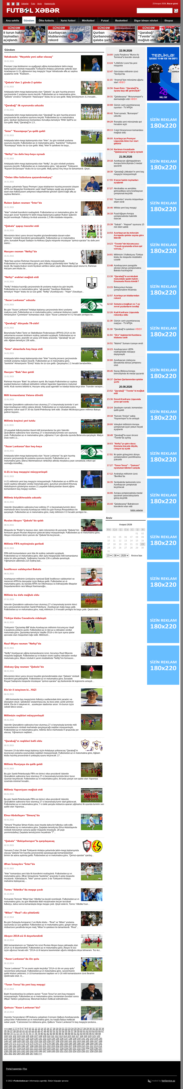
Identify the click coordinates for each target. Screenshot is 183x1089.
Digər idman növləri (146, 20)
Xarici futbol (68, 20)
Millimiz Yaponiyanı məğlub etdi (23, 789)
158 (57, 1041)
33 (99, 1028)
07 (131, 537)
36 (8, 1031)
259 (96, 1051)
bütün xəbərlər (136, 510)
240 (14, 1051)
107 (36, 1036)
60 (81, 1031)
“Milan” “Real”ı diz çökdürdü (21, 912)
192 (6, 1046)
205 (62, 1046)
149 (19, 1041)
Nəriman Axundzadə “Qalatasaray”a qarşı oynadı (128, 150)
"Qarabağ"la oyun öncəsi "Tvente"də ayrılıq (126, 436)
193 (10, 1046)
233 (83, 1048)
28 (84, 1028)
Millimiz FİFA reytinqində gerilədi (24, 543)
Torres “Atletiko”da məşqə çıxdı (23, 889)
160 (66, 1041)
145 (100, 1038)
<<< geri (8, 1028)
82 (48, 1033)
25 (75, 1028)
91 (75, 1033)
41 (23, 1031)
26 (78, 1028)
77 (32, 1033)
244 (32, 1051)
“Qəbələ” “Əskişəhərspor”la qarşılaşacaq (29, 841)
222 (36, 1048)
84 (54, 1033)
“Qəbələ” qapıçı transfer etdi (21, 226)
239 (10, 1051)
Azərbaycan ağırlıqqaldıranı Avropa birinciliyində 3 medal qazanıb (128, 163)
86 (60, 1033)
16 (48, 1028)
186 (79, 1043)
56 (69, 1031)
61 (84, 1031)
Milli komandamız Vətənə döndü (23, 395)
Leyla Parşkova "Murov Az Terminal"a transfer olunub (126, 55)
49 (48, 1031)
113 (61, 1036)
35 (5, 1031)
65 (96, 1031)
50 (51, 1031)
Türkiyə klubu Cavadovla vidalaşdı (25, 618)
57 (72, 1031)
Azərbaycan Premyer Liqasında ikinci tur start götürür (126, 141)
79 (39, 1033)
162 (74, 1041)
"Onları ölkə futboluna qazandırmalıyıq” (28, 177)
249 (53, 1051)
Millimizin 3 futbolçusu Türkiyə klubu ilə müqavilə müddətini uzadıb (128, 257)
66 (99, 1031)
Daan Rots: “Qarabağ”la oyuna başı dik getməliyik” (127, 89)
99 (99, 1033)
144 (96, 1038)
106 (32, 1036)
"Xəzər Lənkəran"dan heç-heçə (23, 446)
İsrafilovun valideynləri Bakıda (22, 569)
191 (100, 1043)
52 (57, 1031)
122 (98, 1036)
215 (6, 1048)
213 (96, 1046)
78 (35, 1033)
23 (69, 1028)
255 (79, 1051)
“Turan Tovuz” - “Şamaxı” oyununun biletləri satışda (127, 466)
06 (125, 537)
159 (62, 1041)
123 (6, 1038)
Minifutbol (88, 20)
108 (40, 1036)
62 (87, 1031)
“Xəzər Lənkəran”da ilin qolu (21, 958)
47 (42, 1031)
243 (27, 1051)
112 (57, 1036)
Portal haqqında (14, 1069)
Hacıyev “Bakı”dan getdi (19, 372)
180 (53, 1043)
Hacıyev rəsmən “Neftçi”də (20, 251)
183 (66, 1043)
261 (6, 1053)
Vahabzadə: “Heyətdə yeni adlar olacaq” (28, 56)
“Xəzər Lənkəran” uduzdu (19, 300)
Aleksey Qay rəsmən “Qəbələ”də (24, 666)
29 (87, 1028)
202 (49, 1046)
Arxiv (39, 3)
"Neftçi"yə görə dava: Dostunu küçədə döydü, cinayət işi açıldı (126, 446)
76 (29, 1033)
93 (81, 1033)
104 (23, 1036)
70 (11, 1033)
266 (27, 1053)
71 (14, 1033)
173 (23, 1043)
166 (92, 1041)
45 (35, 1031)
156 (49, 1041)
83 (51, 1033)
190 (96, 1043)
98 (96, 1033)
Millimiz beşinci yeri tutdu (19, 420)
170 (10, 1043)
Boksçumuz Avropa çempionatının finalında (125, 288)
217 (14, 1048)
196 (23, 1046)
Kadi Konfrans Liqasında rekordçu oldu (126, 313)
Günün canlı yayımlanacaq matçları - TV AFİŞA (127, 322)
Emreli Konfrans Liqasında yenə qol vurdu (127, 400)
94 (84, 1033)
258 (92, 1051)
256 (83, 1051)
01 (137, 533)
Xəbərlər (25, 3)
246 (40, 1051)
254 (74, 1051)
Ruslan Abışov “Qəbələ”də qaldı (23, 520)
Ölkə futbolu (46, 20)
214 (100, 1046)
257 (87, 1051)
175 (32, 1043)
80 (42, 1033)
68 (5, 1033)
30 (90, 1028)
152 (32, 1041)
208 (74, 1046)
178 (44, 1043)
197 (27, 1046)
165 (87, 1041)
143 (92, 1038)
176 (36, 1043)
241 (19, 1051)
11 (33, 1028)
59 (78, 1031)
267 (32, 1053)
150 (23, 1041)
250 (57, 1051)
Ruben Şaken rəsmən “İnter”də (23, 202)
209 (79, 1046)
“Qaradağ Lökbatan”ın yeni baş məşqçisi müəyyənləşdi (129, 172)
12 (36, 1028)
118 (81, 1036)
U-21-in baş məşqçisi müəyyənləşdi (25, 471)
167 (96, 1041)
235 (92, 1048)
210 (83, 1046)
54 (63, 1031)
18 (54, 1028)
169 (6, 1043)
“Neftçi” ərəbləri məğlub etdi (21, 277)
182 (62, 1043)
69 (8, 1033)
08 (137, 537)
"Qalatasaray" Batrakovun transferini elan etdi (126, 505)
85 (57, 1033)
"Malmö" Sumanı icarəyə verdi (128, 343)
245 (36, 1051)
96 (90, 1033)
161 (70, 1041)
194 (14, 1046)
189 (92, 1043)
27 (81, 1028)
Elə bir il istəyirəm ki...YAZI (20, 689)
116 (73, 1036)
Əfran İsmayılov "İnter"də (19, 864)
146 (6, 1041)
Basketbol (121, 20)
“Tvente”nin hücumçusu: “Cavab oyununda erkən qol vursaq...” (128, 246)
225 (49, 1048)
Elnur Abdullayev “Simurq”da (22, 815)
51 (54, 1031)
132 (44, 1038)
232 (79, 1048)
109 (44, 1036)
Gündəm (29, 20)
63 (90, 1031)
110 (49, 1036)
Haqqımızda (49, 3)
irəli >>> (38, 1053)
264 (19, 1053)
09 (142, 537)
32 (96, 1028)
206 (66, 1046)
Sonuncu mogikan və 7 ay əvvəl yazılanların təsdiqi (127, 305)
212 (91, 1046)
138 (70, 1038)
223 (40, 1048)
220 (27, 1048)
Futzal (105, 20)
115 (69, 1036)
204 (57, 1046)
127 (23, 1038)
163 (79, 1041)
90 (72, 1033)
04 (114, 537)
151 (27, 1041)
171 (14, 1043)
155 (44, 1041)
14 (42, 1028)
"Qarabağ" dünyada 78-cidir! (21, 323)
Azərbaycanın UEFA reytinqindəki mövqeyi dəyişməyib (124, 352)
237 (100, 1048)
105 (27, 1036)
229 (66, 1048)
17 (51, 1028)
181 (57, 1043)
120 (90, 1036)
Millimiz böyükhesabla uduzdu (22, 497)
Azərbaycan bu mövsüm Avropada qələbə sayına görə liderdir (129, 235)
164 (83, 1041)
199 (36, 1046)
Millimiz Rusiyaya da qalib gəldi (23, 764)
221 (32, 1048)
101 (10, 1036)
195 (19, 1046)
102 (14, 1036)
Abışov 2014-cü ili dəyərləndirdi (23, 935)
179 (49, 1043)
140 (79, 1038)
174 (27, 1043)
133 (49, 1038)
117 (77, 1036)
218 (19, 1048)
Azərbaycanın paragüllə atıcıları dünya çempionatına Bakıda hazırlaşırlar (127, 268)
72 (17, 1033)
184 (70, 1043)
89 (69, 1033)
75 (26, 1033)
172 (19, 1043)
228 (62, 1048)
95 (87, 1033)
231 (74, 1048)
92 (78, 1033)
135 (57, 1038)
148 (14, 1041)
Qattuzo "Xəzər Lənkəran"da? (22, 1007)
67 (102, 1031)
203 (53, 1046)
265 (23, 1053)
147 (10, 1041)
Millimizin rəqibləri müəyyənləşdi (24, 715)
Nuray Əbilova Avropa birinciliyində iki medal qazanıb (129, 372)
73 (20, 1033)
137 (66, 1038)
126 (19, 1038)
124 (10, 1038)
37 (11, 1031)
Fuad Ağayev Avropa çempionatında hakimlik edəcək (125, 216)
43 (29, 1031)
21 (63, 1028)
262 (10, 1053)
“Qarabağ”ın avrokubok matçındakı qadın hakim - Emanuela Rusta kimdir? (126, 279)
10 (30, 1028)
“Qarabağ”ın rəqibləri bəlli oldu (23, 740)
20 (60, 1028)
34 (103, 1028)
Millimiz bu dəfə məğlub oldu (21, 594)
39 (17, 1031)
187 (83, 1043)
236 (96, 1048)
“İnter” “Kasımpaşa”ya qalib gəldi (24, 131)
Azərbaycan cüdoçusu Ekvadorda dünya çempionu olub (127, 362)
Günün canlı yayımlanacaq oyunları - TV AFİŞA (127, 106)
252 (66, 1051)
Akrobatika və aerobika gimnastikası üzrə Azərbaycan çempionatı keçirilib (128, 191)
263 (14, 1053)
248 (49, 1051)
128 (27, 1038)
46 (39, 1031)
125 (14, 1038)
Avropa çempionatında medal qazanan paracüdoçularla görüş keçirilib (128, 495)
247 (44, 1051)
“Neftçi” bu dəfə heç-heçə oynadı (24, 154)
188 (87, 1043)
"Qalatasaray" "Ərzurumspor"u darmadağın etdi (128, 97)
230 (70, 1048)
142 (87, 1038)
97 (93, 1033)
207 (70, 1046)
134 (53, 1038)
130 (36, 1038)
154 (40, 1041)
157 (53, 1041)
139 (74, 1038)
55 (66, 1031)
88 (66, 1033)
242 (23, 1051)
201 (44, 1046)
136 (62, 1038)
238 (6, 1051)
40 (20, 1031)
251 (62, 1051)
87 (63, 1033)
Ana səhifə (12, 20)
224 (44, 1048)
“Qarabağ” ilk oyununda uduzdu (24, 105)
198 (32, 1046)
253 (70, 1051)
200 (40, 1046)
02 (142, 533)
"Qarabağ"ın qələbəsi (124, 329)
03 (108, 537)
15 (45, 1028)
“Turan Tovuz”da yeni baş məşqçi (24, 984)
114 (65, 1036)
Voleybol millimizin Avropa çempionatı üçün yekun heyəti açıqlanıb (128, 427)
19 (57, 1028)
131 (40, 1038)
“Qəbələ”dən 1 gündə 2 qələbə (23, 82)
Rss (25, 1069)
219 (23, 1048)
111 (53, 1036)
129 (32, 1038)
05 (120, 537)
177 (40, 1043)
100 (6, 1036)
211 (87, 1046)
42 (26, 1031)
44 (32, 1031)
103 (19, 1036)
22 (66, 1028)
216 (10, 1048)
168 (100, 1041)
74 (23, 1033)
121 (94, 1036)
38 (14, 1031)
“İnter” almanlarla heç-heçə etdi (23, 349)
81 (45, 1033)
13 (39, 1028)
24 (72, 1028)
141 (83, 1038)
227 (57, 1048)
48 (45, 1031)
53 (60, 1031)
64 (93, 1031)
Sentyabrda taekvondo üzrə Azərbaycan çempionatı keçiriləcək (127, 484)
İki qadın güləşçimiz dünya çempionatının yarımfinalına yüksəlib (127, 457)
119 (85, 1036)
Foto (33, 3)
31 (93, 1028)
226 (53, 1048)
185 (74, 1043)
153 (36, 1041)
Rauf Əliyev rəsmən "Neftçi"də (22, 643)
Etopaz (169, 20)
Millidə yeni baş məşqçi (125, 207)
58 (75, 1031)
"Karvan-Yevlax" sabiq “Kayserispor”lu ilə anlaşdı (126, 417)
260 (100, 1051)
